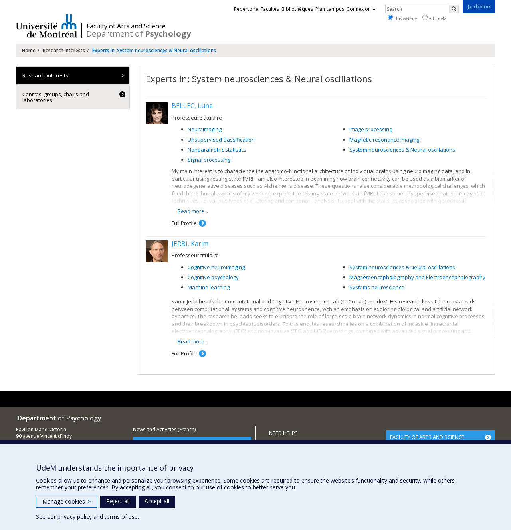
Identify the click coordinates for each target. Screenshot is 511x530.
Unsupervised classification (221, 139)
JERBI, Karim (190, 243)
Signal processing (209, 159)
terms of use (121, 516)
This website (405, 18)
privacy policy (74, 516)
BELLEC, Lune (192, 105)
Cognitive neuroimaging (216, 267)
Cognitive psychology (213, 277)
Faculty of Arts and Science (126, 26)
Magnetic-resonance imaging (384, 139)
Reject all (118, 501)
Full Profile (184, 223)
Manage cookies (66, 501)
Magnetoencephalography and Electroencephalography (417, 277)
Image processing (370, 129)
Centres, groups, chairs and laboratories (55, 97)
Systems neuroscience (376, 287)
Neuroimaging (205, 129)
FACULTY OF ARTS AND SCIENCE (427, 437)
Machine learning (209, 287)
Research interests (64, 50)
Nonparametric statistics (217, 149)
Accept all (157, 501)
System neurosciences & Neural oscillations (402, 149)
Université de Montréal (46, 26)
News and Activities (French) (164, 429)
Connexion (359, 9)
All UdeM (437, 18)
